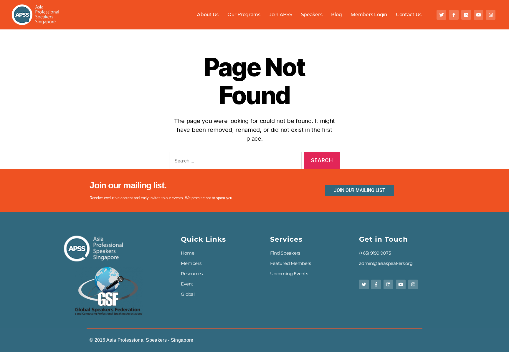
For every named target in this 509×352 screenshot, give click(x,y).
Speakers (312, 14)
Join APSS (280, 14)
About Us (208, 14)
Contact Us (409, 14)
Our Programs (243, 14)
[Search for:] (234, 162)
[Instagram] (490, 15)
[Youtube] (478, 15)
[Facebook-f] (454, 15)
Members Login (369, 14)
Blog (336, 14)
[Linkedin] (466, 15)
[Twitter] (441, 15)
